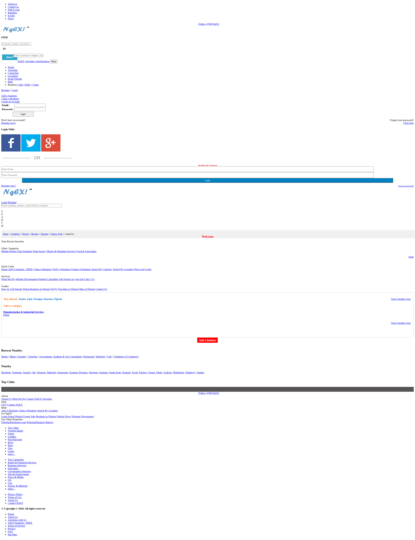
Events (11, 15)
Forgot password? (406, 186)
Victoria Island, (15, 430)
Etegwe (143, 372)
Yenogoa (93, 372)
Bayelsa (34, 234)
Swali (135, 372)
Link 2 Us (89, 279)
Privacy (12, 528)
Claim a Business (10, 98)
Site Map (12, 534)
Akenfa (26, 372)
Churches (32, 356)
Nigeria (25, 234)
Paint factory (39, 251)
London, (12, 436)
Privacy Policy (15, 494)
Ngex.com (139, 269)
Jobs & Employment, (18, 474)
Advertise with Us (17, 520)
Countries (15, 234)
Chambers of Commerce (125, 356)
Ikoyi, (11, 442)
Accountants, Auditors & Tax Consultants (60, 356)
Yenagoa (44, 234)
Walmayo (190, 372)
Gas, (10, 483)
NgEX (21, 61)
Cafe (109, 356)
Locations (13, 76)
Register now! (8, 123)
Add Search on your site (71, 279)
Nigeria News (64, 416)
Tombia (200, 372)
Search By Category (101, 269)
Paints (6, 315)
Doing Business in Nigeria (36, 289)
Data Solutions (24, 251)
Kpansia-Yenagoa (78, 372)
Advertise (30, 61)
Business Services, (17, 465)
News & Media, (16, 477)
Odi (34, 372)
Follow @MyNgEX (208, 24)
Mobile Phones (9, 251)
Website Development (26, 279)
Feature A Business (81, 269)
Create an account (10, 101)
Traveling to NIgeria (68, 289)
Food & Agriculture (86, 251)
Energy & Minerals (17, 486)
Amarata (103, 372)
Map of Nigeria (87, 289)
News (11, 18)
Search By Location (123, 269)
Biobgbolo (178, 372)
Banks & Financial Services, (22, 462)
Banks (4, 356)
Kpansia (126, 372)
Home (11, 67)
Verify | (28, 84)
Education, (13, 468)
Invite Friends (15, 79)
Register (5, 90)
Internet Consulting (48, 279)
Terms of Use (15, 497)
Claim (35, 84)
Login (15, 90)
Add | (21, 84)
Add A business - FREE (20, 269)
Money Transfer (18, 356)
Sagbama (17, 372)
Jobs (33, 416)
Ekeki (159, 372)
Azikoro (167, 372)
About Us (6, 399)
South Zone (115, 372)
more (411, 256)
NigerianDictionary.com (13, 422)
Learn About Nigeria (12, 416)
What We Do (8, 279)
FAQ (3, 404)
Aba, (10, 448)
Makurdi (51, 372)
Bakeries (100, 356)
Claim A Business (42, 269)
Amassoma (62, 372)
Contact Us (101, 289)
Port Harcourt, (15, 439)
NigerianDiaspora (36, 422)
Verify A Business (61, 269)
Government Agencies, (19, 471)
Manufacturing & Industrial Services (23, 312)
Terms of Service (16, 525)
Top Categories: (16, 459)
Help (10, 81)
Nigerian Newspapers (82, 416)
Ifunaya (49, 422)
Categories (13, 73)
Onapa (151, 372)
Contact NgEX (34, 399)
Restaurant (88, 356)
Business (12, 12)
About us (12, 4)
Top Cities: (13, 427)
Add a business (9, 95)
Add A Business (9, 410)
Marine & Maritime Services (61, 251)
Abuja (11, 433)
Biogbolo (6, 372)
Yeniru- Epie (56, 234)
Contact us (13, 7)
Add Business (42, 61)
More (53, 61)
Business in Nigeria (46, 416)
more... (11, 454)
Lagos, (11, 451)
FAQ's (54, 289)
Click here (408, 123)
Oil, (10, 480)
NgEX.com (14, 9)
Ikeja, (10, 445)
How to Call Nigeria (11, 289)
